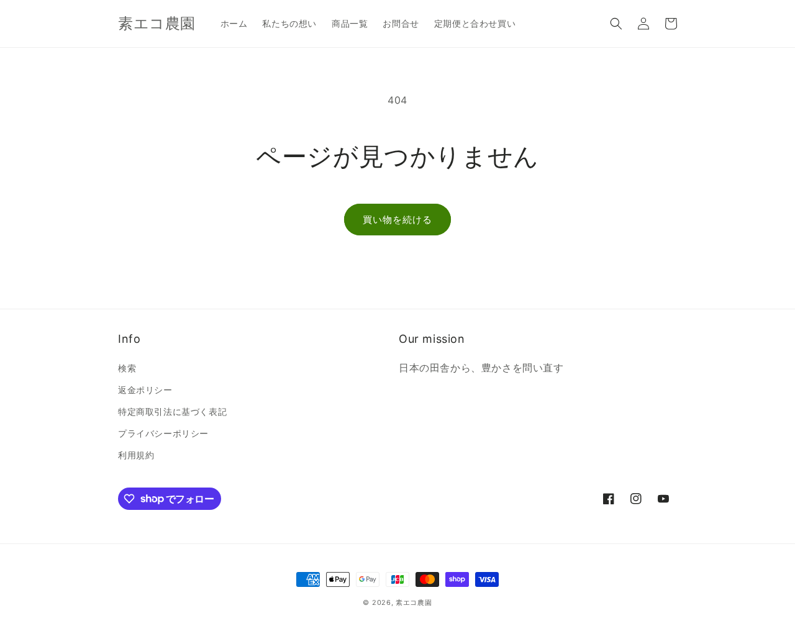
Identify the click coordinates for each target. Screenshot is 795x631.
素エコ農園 (414, 602)
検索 (127, 368)
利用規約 (136, 455)
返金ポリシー (145, 389)
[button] (616, 23)
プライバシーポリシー (163, 433)
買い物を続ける (397, 219)
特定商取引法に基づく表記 (172, 411)
